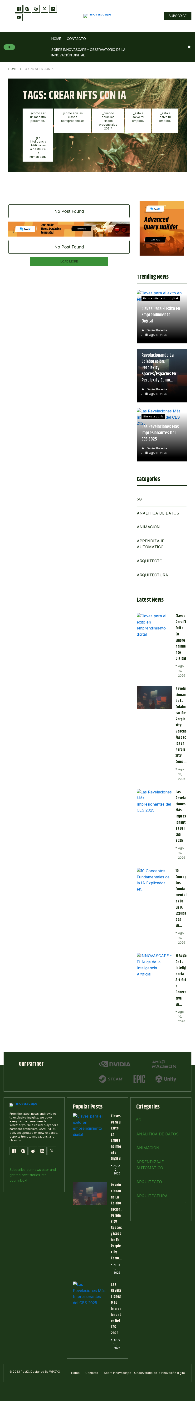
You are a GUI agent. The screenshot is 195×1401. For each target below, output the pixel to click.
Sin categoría (153, 416)
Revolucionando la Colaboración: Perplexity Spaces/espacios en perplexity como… (158, 368)
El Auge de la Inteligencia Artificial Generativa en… (181, 980)
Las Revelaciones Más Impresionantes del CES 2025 (160, 433)
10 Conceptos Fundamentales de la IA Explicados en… (181, 898)
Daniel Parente (157, 330)
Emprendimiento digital (160, 298)
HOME (12, 69)
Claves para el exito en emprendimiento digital (160, 315)
